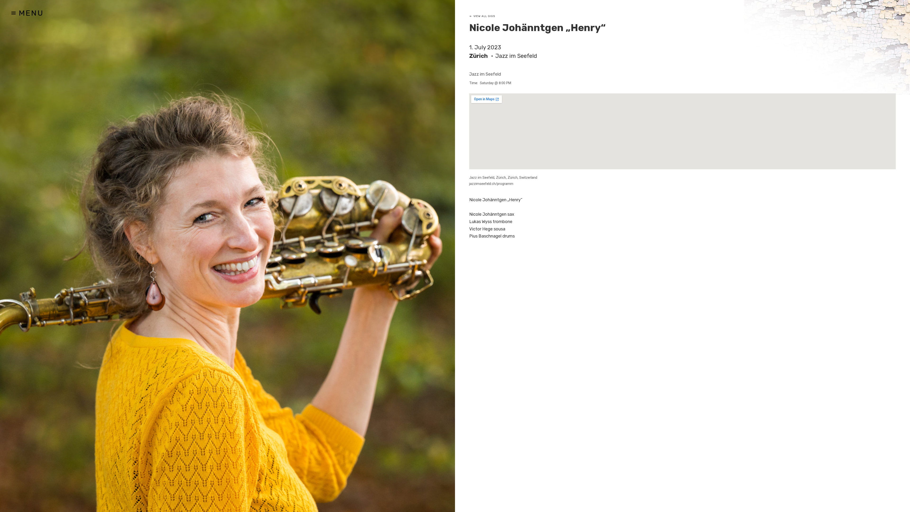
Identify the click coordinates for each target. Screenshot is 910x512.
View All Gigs (484, 16)
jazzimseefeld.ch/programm (491, 184)
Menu (31, 13)
